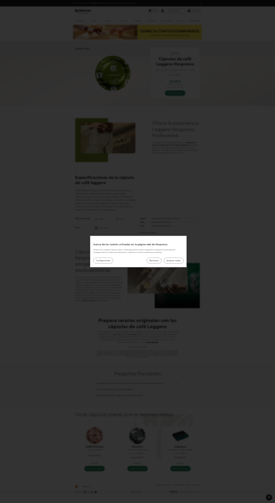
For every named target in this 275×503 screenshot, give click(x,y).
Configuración (103, 260)
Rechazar (154, 260)
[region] (138, 251)
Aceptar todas (174, 260)
